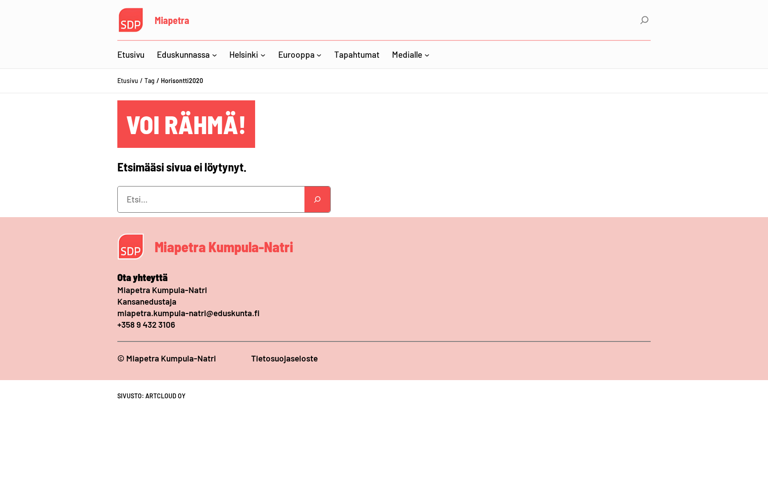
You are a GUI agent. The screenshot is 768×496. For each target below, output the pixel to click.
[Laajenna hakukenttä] (644, 20)
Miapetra (172, 20)
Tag (149, 80)
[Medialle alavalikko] (426, 54)
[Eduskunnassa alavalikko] (214, 54)
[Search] (317, 199)
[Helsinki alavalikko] (262, 54)
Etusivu (127, 80)
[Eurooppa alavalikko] (318, 54)
